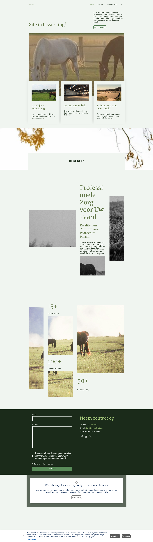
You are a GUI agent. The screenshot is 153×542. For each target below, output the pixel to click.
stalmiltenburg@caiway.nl (94, 428)
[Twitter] (78, 161)
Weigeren (126, 536)
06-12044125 (92, 424)
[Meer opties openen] (121, 4)
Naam (34, 414)
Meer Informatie (100, 27)
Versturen (52, 468)
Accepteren (76, 497)
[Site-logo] (44, 6)
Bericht (35, 424)
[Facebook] (70, 161)
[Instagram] (74, 161)
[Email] (82, 161)
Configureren (31, 539)
